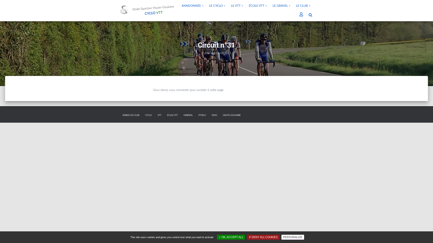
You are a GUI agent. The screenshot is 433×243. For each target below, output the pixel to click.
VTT (159, 115)
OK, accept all (232, 237)
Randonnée (192, 5)
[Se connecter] (301, 14)
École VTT (257, 5)
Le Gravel (281, 5)
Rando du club (131, 115)
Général (188, 115)
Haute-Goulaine (232, 115)
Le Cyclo (216, 5)
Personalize (292, 237)
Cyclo (148, 115)
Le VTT (236, 5)
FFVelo (202, 115)
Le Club (302, 5)
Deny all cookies (264, 237)
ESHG (214, 115)
